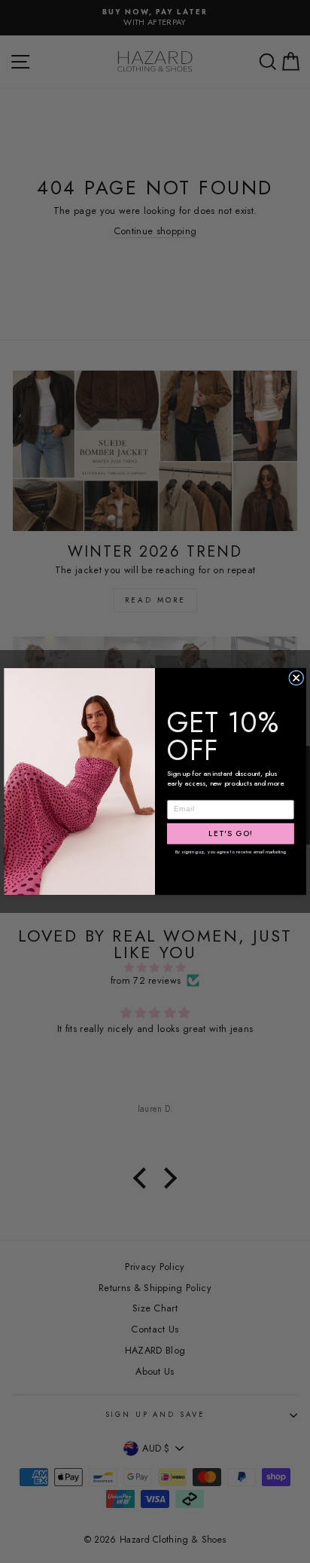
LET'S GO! (230, 833)
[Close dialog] (296, 678)
